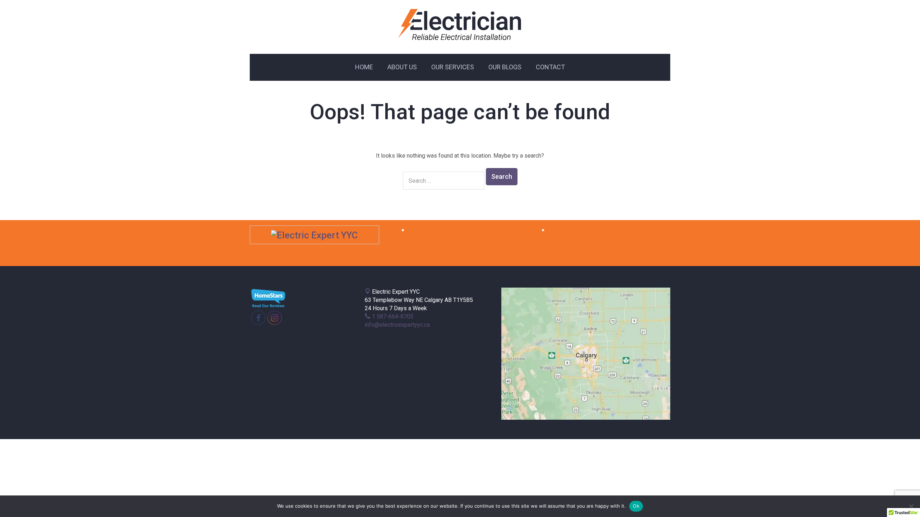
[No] (911, 506)
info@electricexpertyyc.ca (397, 324)
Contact (550, 67)
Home (364, 67)
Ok (636, 506)
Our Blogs (504, 67)
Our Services (452, 67)
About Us (402, 67)
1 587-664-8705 (392, 316)
